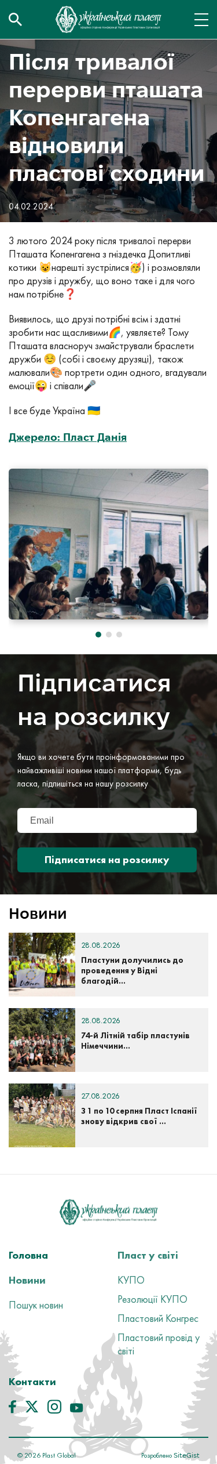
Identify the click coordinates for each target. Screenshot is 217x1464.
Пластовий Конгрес (157, 1318)
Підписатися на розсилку (107, 859)
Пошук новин (36, 1304)
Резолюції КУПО (152, 1299)
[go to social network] (12, 1409)
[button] (98, 634)
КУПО (131, 1280)
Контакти (32, 1381)
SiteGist (186, 1455)
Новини (27, 1280)
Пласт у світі (147, 1255)
